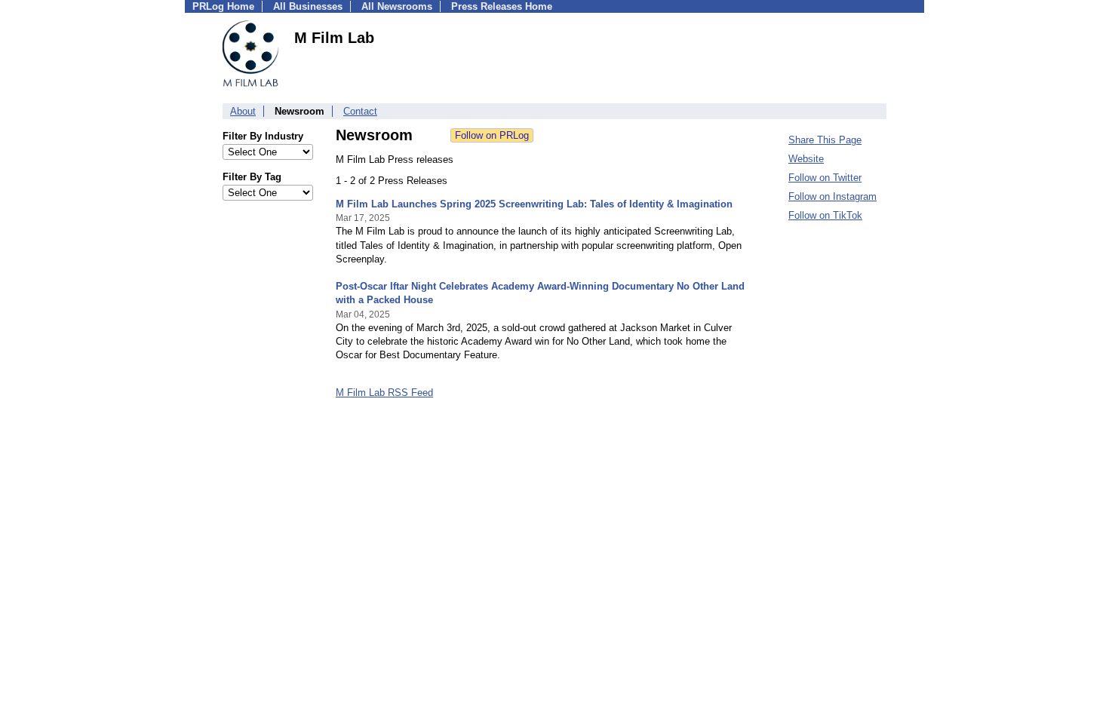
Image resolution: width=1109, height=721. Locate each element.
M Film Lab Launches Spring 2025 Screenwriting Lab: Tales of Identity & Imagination (534, 204)
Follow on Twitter (825, 177)
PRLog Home (223, 6)
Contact (360, 111)
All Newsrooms (396, 6)
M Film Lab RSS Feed (384, 392)
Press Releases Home (501, 6)
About (243, 111)
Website (806, 158)
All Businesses (308, 6)
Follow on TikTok (825, 215)
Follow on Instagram (832, 196)
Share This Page (825, 140)
